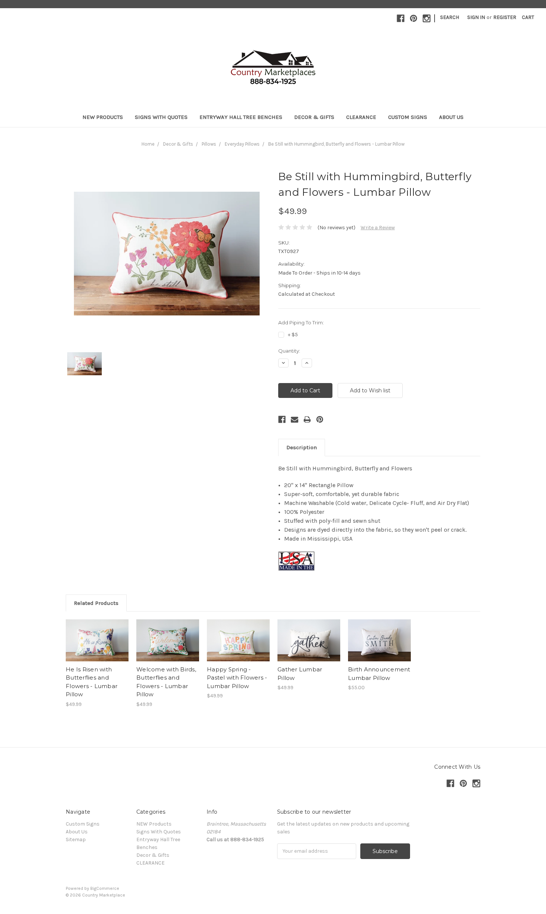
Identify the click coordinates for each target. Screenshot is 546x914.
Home (148, 144)
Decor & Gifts (314, 117)
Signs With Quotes (161, 117)
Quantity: (289, 351)
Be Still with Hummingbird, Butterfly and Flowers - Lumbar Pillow (336, 144)
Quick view (97, 634)
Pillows (209, 144)
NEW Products (102, 117)
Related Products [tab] (96, 603)
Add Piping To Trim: (301, 322)
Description (301, 447)
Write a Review (378, 227)
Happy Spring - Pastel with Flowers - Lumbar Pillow (237, 678)
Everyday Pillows (242, 144)
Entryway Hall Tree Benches (240, 117)
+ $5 (293, 334)
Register (504, 17)
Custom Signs (407, 117)
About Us (451, 117)
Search (449, 17)
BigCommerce (104, 888)
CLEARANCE (361, 117)
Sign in (476, 17)
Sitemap (76, 839)
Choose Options (97, 647)
